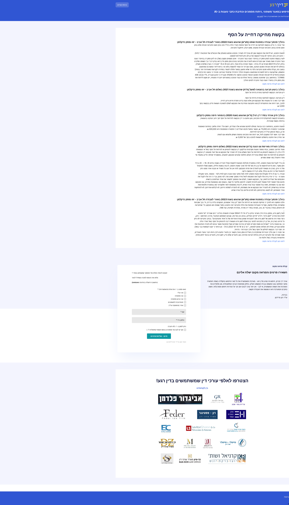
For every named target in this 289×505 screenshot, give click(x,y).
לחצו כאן (260, 16)
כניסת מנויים (122, 5)
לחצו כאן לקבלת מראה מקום (273, 84)
